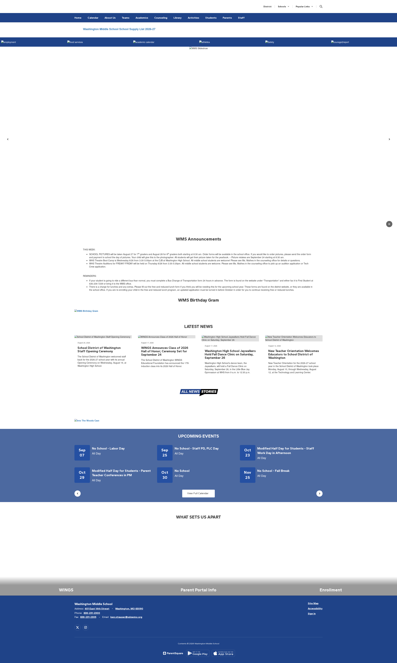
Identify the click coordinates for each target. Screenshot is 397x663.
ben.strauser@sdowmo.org (126, 617)
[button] (283, 6)
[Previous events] (77, 493)
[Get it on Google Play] (197, 653)
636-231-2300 (92, 613)
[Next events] (319, 493)
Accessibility (315, 608)
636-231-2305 (88, 617)
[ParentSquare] (173, 653)
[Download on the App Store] (223, 653)
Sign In (312, 613)
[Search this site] (321, 6)
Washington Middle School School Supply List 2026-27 (119, 29)
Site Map (313, 603)
